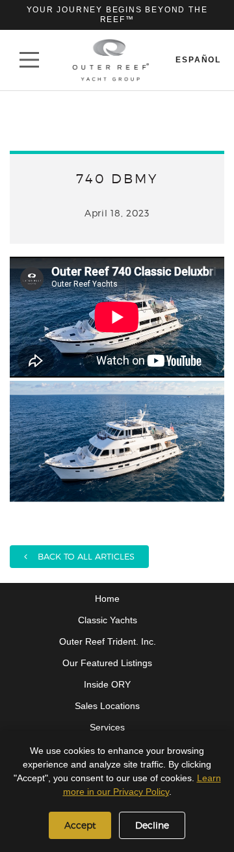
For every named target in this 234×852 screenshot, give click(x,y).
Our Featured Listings (107, 663)
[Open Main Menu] (29, 60)
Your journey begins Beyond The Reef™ (117, 14)
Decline (152, 825)
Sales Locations (107, 706)
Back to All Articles (81, 556)
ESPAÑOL (198, 59)
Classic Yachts (107, 620)
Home (107, 598)
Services (107, 727)
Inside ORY (107, 684)
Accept (80, 825)
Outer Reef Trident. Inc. (107, 641)
